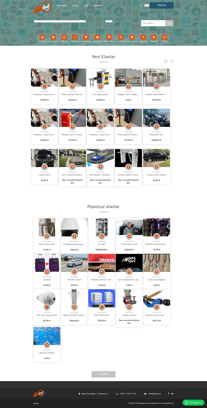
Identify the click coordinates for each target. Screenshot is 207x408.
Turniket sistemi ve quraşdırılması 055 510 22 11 (128, 175)
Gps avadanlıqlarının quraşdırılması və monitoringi (129, 280)
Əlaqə (36, 403)
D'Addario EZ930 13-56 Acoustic (102, 280)
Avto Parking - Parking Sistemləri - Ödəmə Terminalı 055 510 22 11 (100, 175)
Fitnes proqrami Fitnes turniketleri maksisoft (128, 135)
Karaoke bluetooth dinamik (157, 244)
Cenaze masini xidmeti (156, 175)
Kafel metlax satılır (47, 244)
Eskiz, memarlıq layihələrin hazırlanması (72, 175)
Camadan (47, 280)
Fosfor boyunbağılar (156, 280)
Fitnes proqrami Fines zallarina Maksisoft (72, 94)
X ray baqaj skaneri (101, 94)
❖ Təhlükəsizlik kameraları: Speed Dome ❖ (74, 244)
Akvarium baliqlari (47, 353)
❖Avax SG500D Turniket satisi (74, 315)
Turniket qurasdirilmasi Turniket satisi (156, 94)
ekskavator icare (156, 135)
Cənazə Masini (44, 175)
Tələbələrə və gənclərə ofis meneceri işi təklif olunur (44, 94)
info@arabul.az (154, 394)
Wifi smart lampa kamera (47, 315)
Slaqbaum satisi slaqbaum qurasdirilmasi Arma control (128, 94)
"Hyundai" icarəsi (74, 280)
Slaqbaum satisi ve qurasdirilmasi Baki (72, 135)
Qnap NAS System (101, 315)
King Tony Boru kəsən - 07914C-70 (157, 315)
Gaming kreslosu (129, 315)
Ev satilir (102, 244)
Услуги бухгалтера (129, 244)
